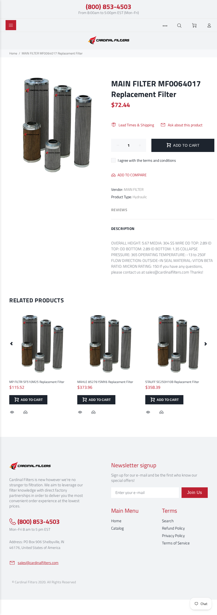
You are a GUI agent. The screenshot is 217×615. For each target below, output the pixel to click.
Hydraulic (140, 197)
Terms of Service (176, 543)
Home (13, 53)
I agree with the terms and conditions (147, 160)
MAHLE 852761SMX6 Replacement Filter (105, 381)
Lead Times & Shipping (136, 125)
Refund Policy (173, 528)
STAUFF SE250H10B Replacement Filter (172, 381)
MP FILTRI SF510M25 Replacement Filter (36, 381)
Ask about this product (185, 125)
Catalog (117, 528)
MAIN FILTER (134, 189)
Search (168, 521)
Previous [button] (12, 344)
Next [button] (205, 344)
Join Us (194, 492)
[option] (41, 359)
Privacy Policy (173, 536)
